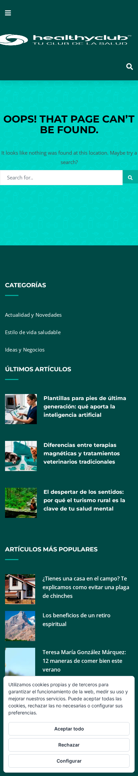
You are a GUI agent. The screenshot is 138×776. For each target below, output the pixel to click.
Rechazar (69, 745)
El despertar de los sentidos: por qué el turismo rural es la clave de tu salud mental (84, 500)
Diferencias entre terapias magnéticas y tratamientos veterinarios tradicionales (82, 453)
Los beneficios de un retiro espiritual (77, 620)
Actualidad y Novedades (33, 314)
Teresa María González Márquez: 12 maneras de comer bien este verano (84, 660)
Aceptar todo (69, 728)
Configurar (69, 761)
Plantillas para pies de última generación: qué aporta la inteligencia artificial (85, 406)
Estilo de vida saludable (33, 332)
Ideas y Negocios (25, 349)
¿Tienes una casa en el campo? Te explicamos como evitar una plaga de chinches (86, 587)
